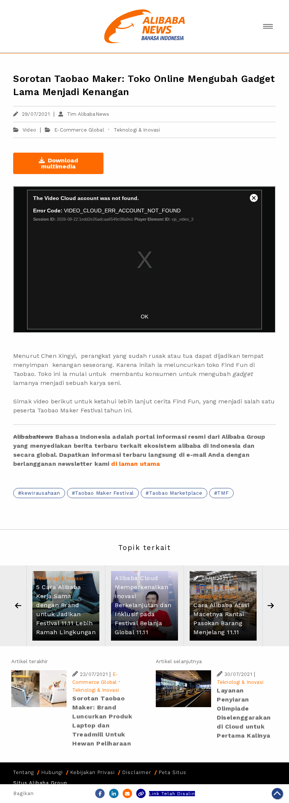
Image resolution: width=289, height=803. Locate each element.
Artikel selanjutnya (179, 661)
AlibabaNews (33, 436)
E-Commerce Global (79, 130)
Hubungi (52, 772)
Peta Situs (172, 772)
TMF (222, 493)
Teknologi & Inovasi (137, 130)
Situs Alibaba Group (40, 783)
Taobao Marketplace (175, 493)
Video (29, 130)
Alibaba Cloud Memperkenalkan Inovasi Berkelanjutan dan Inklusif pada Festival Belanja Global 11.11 (143, 605)
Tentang (23, 772)
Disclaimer (136, 772)
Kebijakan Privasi (92, 772)
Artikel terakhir (29, 661)
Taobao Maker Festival (104, 493)
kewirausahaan (40, 493)
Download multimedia (59, 163)
